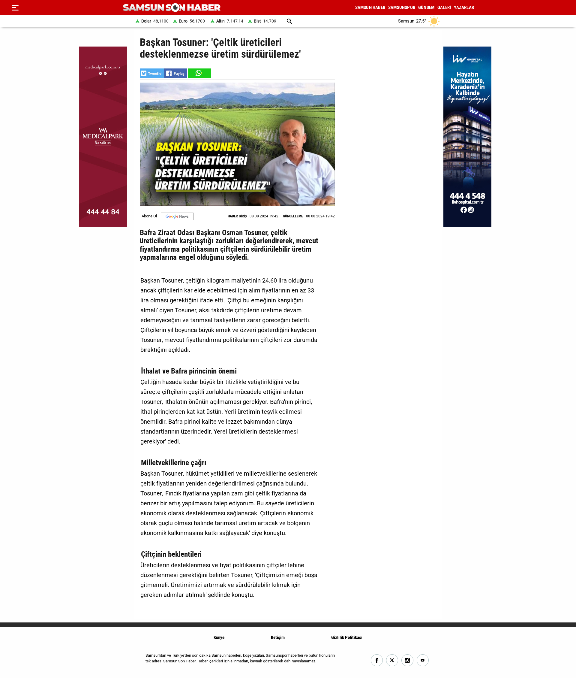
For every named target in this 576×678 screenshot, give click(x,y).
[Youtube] (423, 660)
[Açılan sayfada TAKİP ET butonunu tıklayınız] (177, 216)
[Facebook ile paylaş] (175, 73)
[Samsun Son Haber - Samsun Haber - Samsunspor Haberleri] (171, 7)
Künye (219, 637)
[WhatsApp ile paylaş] (199, 73)
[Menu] (15, 7)
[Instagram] (407, 660)
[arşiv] (289, 21)
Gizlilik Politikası (346, 637)
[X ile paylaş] (152, 73)
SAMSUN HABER (370, 7)
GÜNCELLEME (293, 216)
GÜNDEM (426, 7)
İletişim (278, 637)
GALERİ (444, 7)
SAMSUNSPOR (401, 7)
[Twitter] (392, 660)
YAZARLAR (464, 7)
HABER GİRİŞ (237, 216)
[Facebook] (377, 660)
